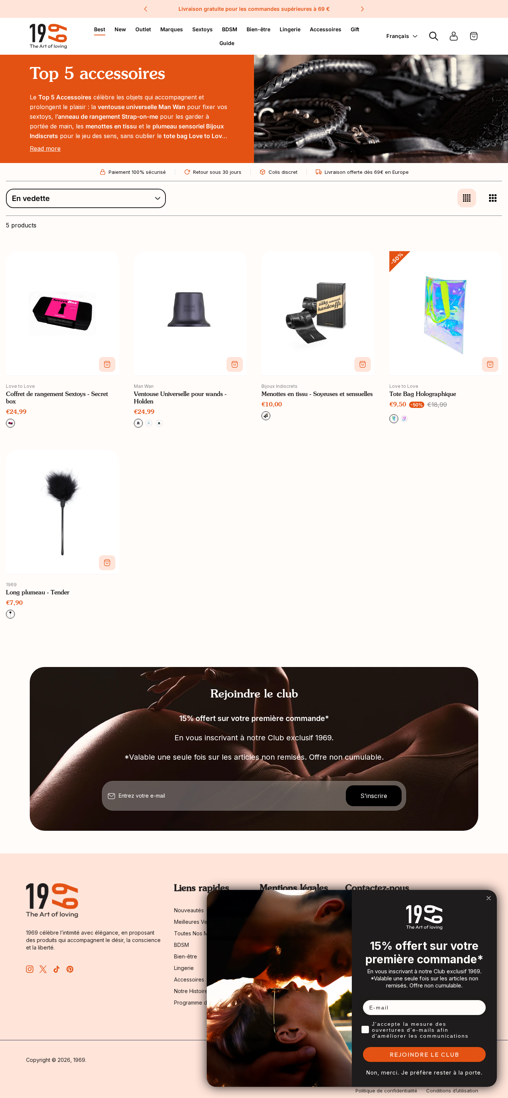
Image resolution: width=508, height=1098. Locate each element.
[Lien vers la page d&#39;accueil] (52, 900)
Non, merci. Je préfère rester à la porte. (424, 1072)
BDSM (229, 29)
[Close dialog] (488, 898)
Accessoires (325, 29)
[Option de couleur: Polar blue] (148, 423)
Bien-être (258, 29)
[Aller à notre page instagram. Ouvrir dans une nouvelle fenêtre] (29, 969)
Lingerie (290, 29)
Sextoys (202, 29)
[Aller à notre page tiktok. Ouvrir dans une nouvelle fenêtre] (56, 969)
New (120, 29)
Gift (355, 29)
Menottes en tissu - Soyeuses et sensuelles (317, 395)
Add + (107, 364)
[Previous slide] (145, 9)
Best (99, 29)
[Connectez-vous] (453, 36)
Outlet (143, 29)
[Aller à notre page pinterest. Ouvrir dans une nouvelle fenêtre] (70, 969)
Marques (171, 29)
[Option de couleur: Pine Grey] (159, 423)
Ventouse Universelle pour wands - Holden (180, 398)
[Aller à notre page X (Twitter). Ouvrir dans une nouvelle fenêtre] (43, 969)
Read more (45, 148)
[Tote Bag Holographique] (445, 313)
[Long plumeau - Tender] (62, 512)
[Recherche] (433, 36)
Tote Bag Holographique (422, 395)
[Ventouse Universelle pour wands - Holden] (190, 313)
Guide (226, 43)
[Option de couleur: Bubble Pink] (404, 418)
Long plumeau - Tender (37, 593)
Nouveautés (189, 910)
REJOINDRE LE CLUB (424, 1054)
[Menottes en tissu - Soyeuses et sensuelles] (317, 313)
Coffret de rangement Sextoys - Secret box (57, 398)
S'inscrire (373, 795)
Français (397, 36)
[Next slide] (362, 9)
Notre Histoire (191, 991)
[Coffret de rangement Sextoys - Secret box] (62, 313)
